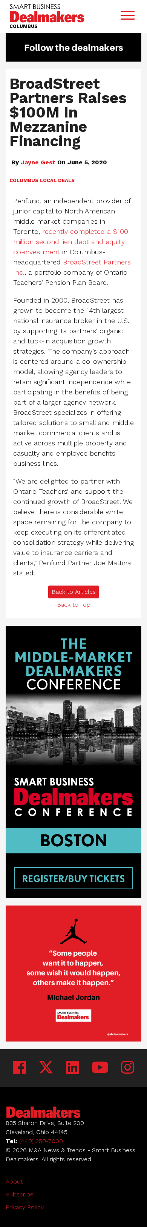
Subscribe (20, 1194)
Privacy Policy (25, 1207)
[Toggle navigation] (127, 17)
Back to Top (73, 604)
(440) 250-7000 (41, 1141)
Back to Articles (74, 591)
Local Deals (57, 180)
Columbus (23, 180)
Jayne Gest (38, 162)
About (14, 1181)
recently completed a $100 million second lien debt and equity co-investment (70, 241)
